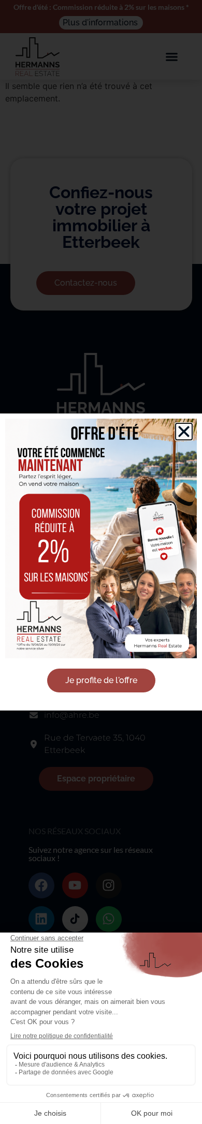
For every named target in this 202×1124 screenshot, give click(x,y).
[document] (101, 562)
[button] (184, 431)
